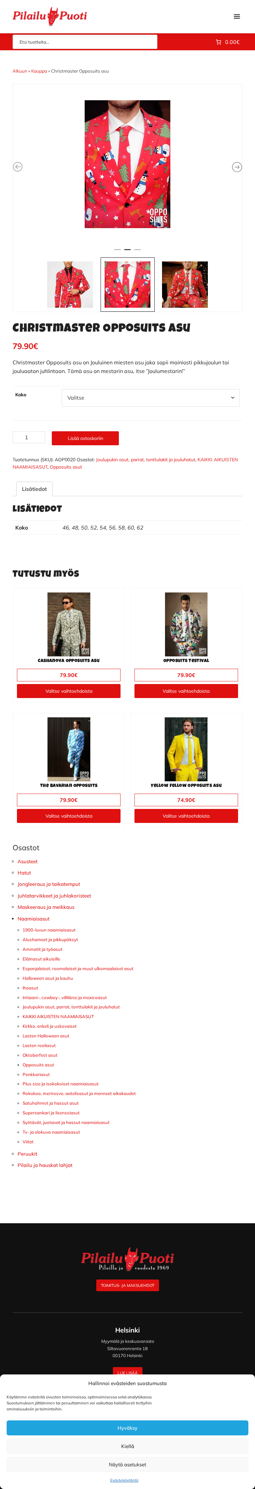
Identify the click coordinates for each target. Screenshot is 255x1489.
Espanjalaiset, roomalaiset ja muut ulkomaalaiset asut (78, 968)
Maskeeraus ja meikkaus (46, 907)
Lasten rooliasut (39, 1045)
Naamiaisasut (33, 919)
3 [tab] (137, 252)
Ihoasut (30, 987)
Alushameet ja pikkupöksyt (50, 939)
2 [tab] (127, 252)
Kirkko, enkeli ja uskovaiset (50, 1026)
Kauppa (39, 71)
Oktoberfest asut (40, 1055)
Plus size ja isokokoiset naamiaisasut (61, 1083)
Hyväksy (127, 1428)
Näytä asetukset (127, 1464)
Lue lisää (128, 1372)
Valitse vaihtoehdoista (68, 691)
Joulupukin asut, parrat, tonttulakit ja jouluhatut (145, 460)
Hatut (24, 873)
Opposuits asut (66, 467)
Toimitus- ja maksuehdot (127, 1285)
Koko (20, 395)
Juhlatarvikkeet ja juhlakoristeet (54, 896)
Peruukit (27, 1154)
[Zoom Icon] (127, 164)
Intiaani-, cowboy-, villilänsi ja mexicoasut (65, 997)
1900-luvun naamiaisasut (49, 929)
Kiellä (127, 1446)
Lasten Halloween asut (46, 1035)
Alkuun (20, 71)
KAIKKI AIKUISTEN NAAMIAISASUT (58, 1016)
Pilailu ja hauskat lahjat (45, 1165)
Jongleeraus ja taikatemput (49, 884)
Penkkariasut (36, 1074)
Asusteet (28, 861)
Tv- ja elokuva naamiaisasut (51, 1132)
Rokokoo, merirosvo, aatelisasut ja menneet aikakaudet (79, 1093)
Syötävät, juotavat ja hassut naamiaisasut (66, 1122)
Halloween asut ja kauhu (48, 978)
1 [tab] (117, 252)
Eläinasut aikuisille (41, 958)
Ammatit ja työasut (42, 949)
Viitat (28, 1141)
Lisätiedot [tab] (34, 489)
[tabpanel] (127, 164)
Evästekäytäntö (124, 1480)
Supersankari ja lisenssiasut (51, 1112)
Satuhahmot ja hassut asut (51, 1103)
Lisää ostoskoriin (85, 438)
